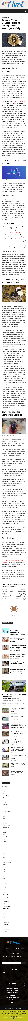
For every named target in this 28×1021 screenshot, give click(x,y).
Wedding (4, 931)
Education (5, 823)
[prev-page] (3, 677)
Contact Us (4, 972)
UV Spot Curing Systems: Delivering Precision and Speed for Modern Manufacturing (18, 725)
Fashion (4, 830)
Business (4, 793)
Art (3, 788)
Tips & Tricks (5, 924)
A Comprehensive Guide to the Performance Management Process (17, 631)
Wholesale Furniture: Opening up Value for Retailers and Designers (18, 733)
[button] (2, 11)
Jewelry (4, 869)
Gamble (4, 841)
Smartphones (6, 913)
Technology (5, 922)
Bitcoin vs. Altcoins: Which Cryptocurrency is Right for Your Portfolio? (7, 595)
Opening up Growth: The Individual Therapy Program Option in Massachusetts (18, 749)
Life (3, 876)
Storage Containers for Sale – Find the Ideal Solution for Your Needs (18, 765)
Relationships (5, 908)
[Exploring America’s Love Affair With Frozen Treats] (5, 639)
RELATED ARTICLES (7, 623)
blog (3, 790)
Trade (12, 586)
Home (3, 15)
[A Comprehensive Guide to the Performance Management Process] (5, 630)
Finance (4, 832)
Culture (4, 814)
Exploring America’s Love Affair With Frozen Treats (18, 639)
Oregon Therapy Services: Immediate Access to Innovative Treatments (17, 741)
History (4, 855)
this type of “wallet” (16, 233)
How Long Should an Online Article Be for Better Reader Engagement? (18, 718)
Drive (3, 818)
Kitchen (4, 871)
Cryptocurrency (9, 15)
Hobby (4, 857)
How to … (5, 864)
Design (4, 816)
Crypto (16, 584)
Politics (4, 904)
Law (3, 874)
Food (3, 834)
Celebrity (4, 802)
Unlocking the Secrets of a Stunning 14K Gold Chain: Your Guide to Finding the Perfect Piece (20, 595)
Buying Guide (5, 795)
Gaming (4, 844)
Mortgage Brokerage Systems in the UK (17, 663)
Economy (4, 820)
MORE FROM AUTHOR (8, 625)
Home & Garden (6, 862)
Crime (4, 809)
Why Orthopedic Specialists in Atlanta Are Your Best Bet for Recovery (18, 757)
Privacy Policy (5, 974)
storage (5, 586)
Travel (4, 927)
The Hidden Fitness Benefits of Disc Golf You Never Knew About (18, 710)
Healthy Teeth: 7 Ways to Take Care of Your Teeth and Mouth (17, 656)
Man (3, 880)
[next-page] (5, 677)
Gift (3, 846)
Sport (3, 915)
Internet (4, 867)
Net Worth (5, 894)
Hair (3, 850)
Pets (3, 899)
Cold (9, 584)
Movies (4, 887)
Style (3, 917)
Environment (5, 827)
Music (4, 892)
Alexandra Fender (6, 698)
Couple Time (5, 807)
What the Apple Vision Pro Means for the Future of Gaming (17, 671)
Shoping (4, 910)
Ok (14, 1018)
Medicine (4, 885)
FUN (3, 839)
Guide (23, 584)
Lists (3, 878)
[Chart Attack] (14, 4)
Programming (6, 906)
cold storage (19, 101)
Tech (3, 920)
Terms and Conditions (7, 977)
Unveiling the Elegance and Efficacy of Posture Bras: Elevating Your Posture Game (18, 648)
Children (4, 804)
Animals (4, 786)
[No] (26, 1015)
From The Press (6, 837)
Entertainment (6, 825)
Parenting (5, 897)
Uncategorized (6, 929)
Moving (4, 890)
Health (4, 853)
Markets (4, 883)
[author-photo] (14, 613)
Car (3, 691)
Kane (4, 31)
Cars (3, 800)
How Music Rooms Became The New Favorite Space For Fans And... (18, 773)
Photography (5, 901)
